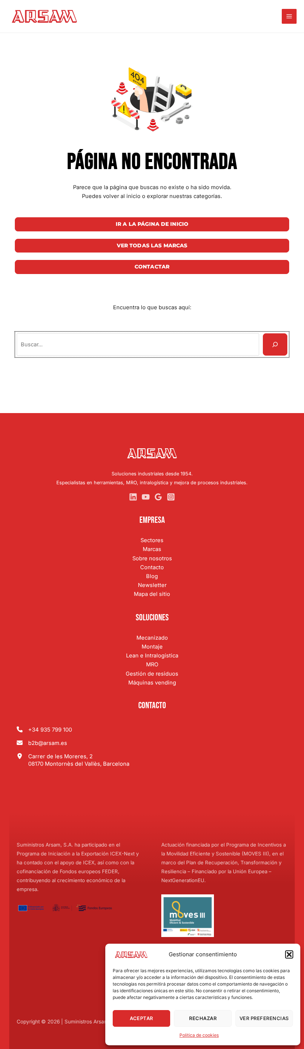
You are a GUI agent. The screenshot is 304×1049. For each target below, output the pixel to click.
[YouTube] (146, 497)
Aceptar (141, 1018)
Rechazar (203, 1018)
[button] (289, 954)
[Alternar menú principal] (289, 16)
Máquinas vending (152, 682)
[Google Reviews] (158, 497)
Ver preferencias (264, 1018)
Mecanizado (152, 637)
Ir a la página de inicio (152, 224)
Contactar (152, 267)
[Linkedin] (133, 497)
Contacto (152, 567)
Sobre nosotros (152, 558)
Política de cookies (199, 1035)
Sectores (152, 540)
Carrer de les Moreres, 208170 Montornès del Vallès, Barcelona (78, 760)
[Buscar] (275, 344)
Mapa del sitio (152, 594)
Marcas (152, 549)
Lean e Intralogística (152, 655)
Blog (152, 576)
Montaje (152, 646)
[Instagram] (171, 497)
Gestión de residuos (152, 673)
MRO (152, 664)
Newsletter (152, 585)
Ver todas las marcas (152, 245)
